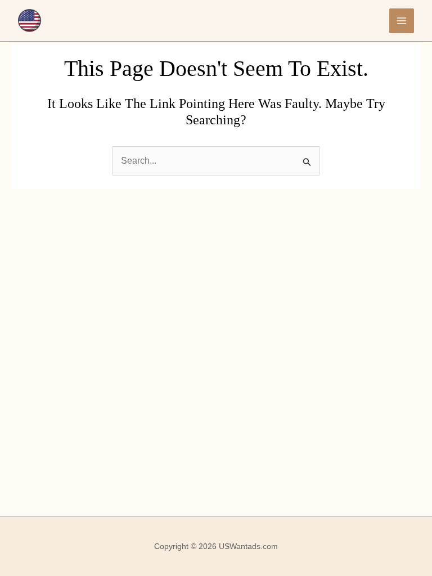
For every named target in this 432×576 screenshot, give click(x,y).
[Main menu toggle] (401, 20)
